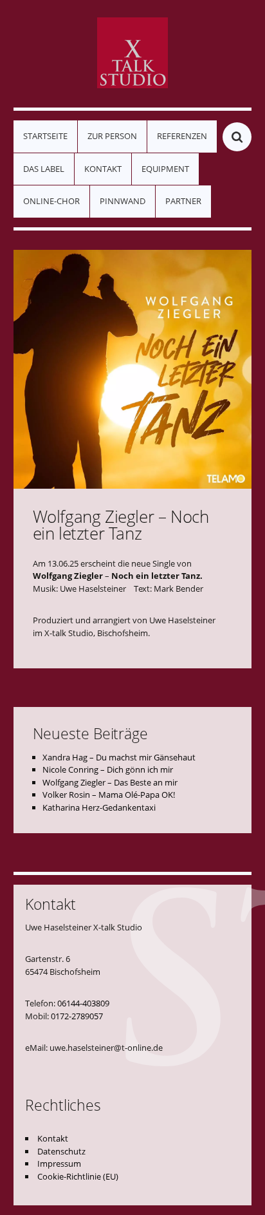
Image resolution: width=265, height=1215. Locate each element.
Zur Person (112, 136)
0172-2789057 (77, 1016)
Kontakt (103, 168)
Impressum (59, 1163)
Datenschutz (61, 1151)
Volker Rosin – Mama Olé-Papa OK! (108, 794)
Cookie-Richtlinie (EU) (77, 1176)
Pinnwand (122, 201)
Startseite (45, 136)
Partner (183, 201)
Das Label (43, 168)
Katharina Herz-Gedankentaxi (99, 807)
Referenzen (182, 136)
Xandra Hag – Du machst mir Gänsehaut (119, 757)
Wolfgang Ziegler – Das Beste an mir (110, 782)
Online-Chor (51, 201)
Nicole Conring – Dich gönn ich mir (107, 769)
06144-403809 (83, 1003)
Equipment (165, 168)
